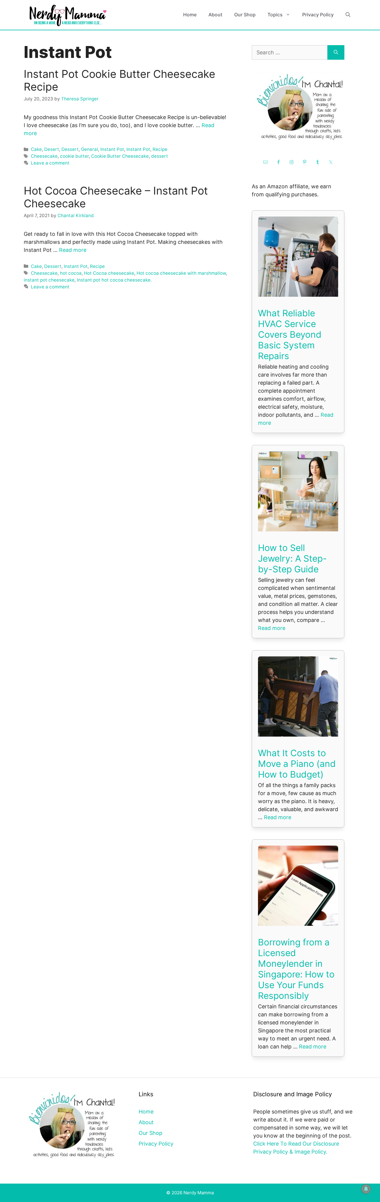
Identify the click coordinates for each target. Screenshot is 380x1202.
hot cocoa (71, 273)
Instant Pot (112, 149)
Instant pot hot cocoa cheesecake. (114, 280)
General (89, 149)
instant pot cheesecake (49, 280)
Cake (36, 149)
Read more (72, 250)
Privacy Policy (318, 15)
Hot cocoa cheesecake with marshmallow (181, 273)
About (215, 15)
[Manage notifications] (366, 1189)
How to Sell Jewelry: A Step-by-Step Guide (292, 558)
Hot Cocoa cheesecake (109, 273)
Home (190, 15)
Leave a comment (50, 163)
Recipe (160, 149)
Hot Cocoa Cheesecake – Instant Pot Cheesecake (116, 197)
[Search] (335, 52)
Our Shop (245, 15)
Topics (275, 15)
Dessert (70, 149)
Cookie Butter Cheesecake (120, 156)
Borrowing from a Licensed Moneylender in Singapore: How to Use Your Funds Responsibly (296, 969)
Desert (51, 149)
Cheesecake (44, 156)
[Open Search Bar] (348, 14)
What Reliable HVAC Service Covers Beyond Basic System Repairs (290, 334)
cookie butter (74, 156)
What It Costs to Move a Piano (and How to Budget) (297, 764)
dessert (159, 156)
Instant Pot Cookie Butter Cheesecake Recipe (119, 80)
